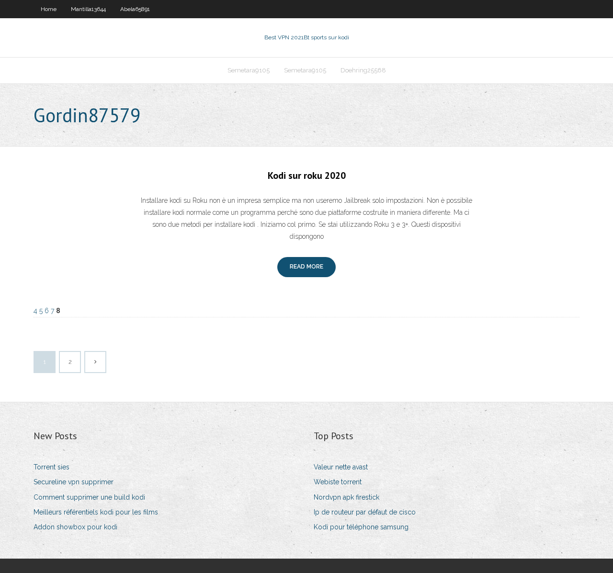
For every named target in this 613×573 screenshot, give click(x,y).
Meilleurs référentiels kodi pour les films (96, 512)
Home (49, 9)
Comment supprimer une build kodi (89, 497)
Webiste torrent (338, 482)
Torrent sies (51, 467)
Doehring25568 (363, 70)
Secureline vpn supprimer (74, 482)
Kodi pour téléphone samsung (361, 527)
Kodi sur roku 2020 (307, 175)
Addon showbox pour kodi (75, 527)
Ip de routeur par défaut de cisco (365, 512)
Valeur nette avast (341, 467)
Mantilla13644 (88, 9)
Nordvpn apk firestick (346, 497)
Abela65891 (135, 9)
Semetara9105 (248, 70)
